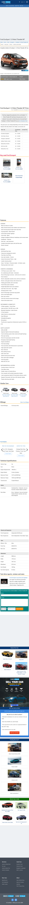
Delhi (17, 870)
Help (17, 880)
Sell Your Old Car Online (14, 708)
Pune (21, 864)
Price (2, 44)
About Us (18, 882)
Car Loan (3, 866)
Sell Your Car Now (14, 732)
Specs (10, 44)
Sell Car (7, 5)
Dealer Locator (5, 884)
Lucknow (21, 870)
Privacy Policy (21, 886)
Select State (20, 2)
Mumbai (18, 864)
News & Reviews (17, 44)
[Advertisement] (14, 22)
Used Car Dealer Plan (6, 868)
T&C (17, 886)
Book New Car (4, 880)
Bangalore (18, 868)
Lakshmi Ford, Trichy (21, 446)
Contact (22, 882)
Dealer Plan (17, 5)
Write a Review (22, 79)
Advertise (18, 884)
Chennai (18, 866)
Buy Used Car (11, 5)
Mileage (6, 44)
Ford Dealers (3, 442)
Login (24, 1)
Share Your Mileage (24, 402)
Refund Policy (21, 880)
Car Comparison (5, 882)
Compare (21, 76)
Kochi (22, 866)
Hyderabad (23, 868)
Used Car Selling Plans (6, 864)
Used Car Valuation (5, 870)
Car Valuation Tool (23, 121)
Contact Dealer (8, 453)
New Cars (21, 5)
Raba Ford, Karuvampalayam (8, 446)
